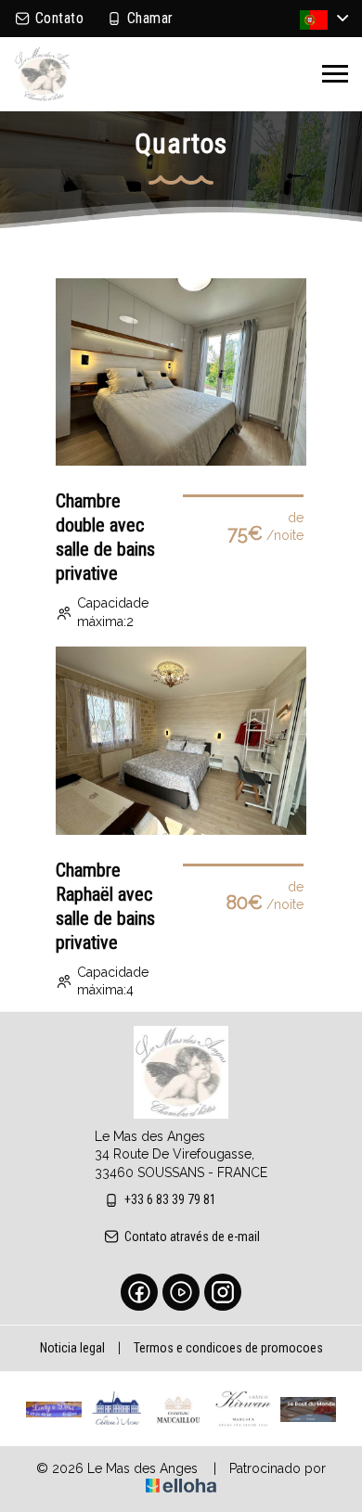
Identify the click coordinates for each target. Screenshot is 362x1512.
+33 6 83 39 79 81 (170, 1199)
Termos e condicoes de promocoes (228, 1347)
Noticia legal (72, 1347)
